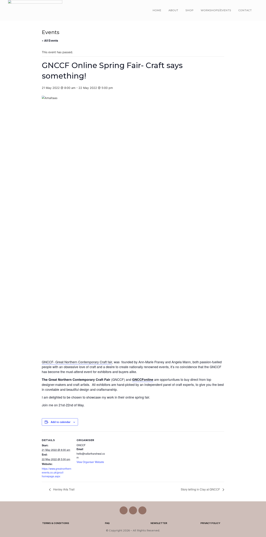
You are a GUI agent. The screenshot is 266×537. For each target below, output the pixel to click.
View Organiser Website (90, 462)
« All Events (50, 40)
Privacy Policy (210, 523)
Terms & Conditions (55, 523)
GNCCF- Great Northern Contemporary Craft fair (77, 361)
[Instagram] (133, 510)
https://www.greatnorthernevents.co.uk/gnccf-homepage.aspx (56, 472)
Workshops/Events (216, 10)
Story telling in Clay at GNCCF (201, 489)
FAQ (107, 523)
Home (157, 10)
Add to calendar (60, 422)
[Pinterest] (142, 510)
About (173, 10)
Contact (245, 10)
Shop (189, 10)
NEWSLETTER (159, 523)
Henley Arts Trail (63, 489)
